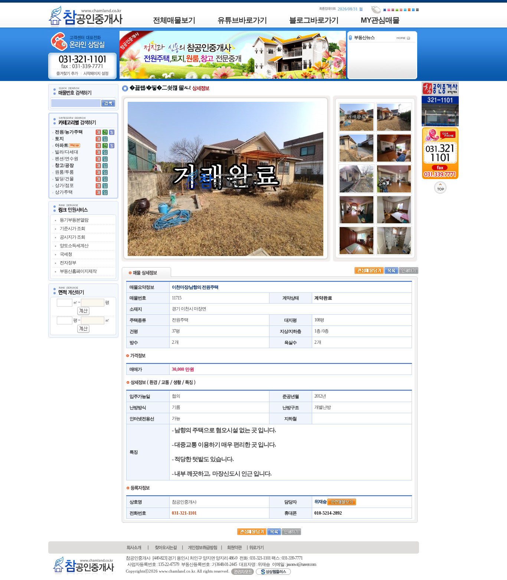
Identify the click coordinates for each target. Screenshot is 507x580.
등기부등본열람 (74, 220)
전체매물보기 (174, 20)
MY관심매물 (380, 20)
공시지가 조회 (72, 237)
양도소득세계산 (74, 245)
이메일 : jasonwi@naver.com (294, 564)
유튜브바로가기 (242, 20)
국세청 (66, 254)
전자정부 (68, 262)
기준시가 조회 (72, 228)
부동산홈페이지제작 (78, 271)
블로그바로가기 (313, 20)
